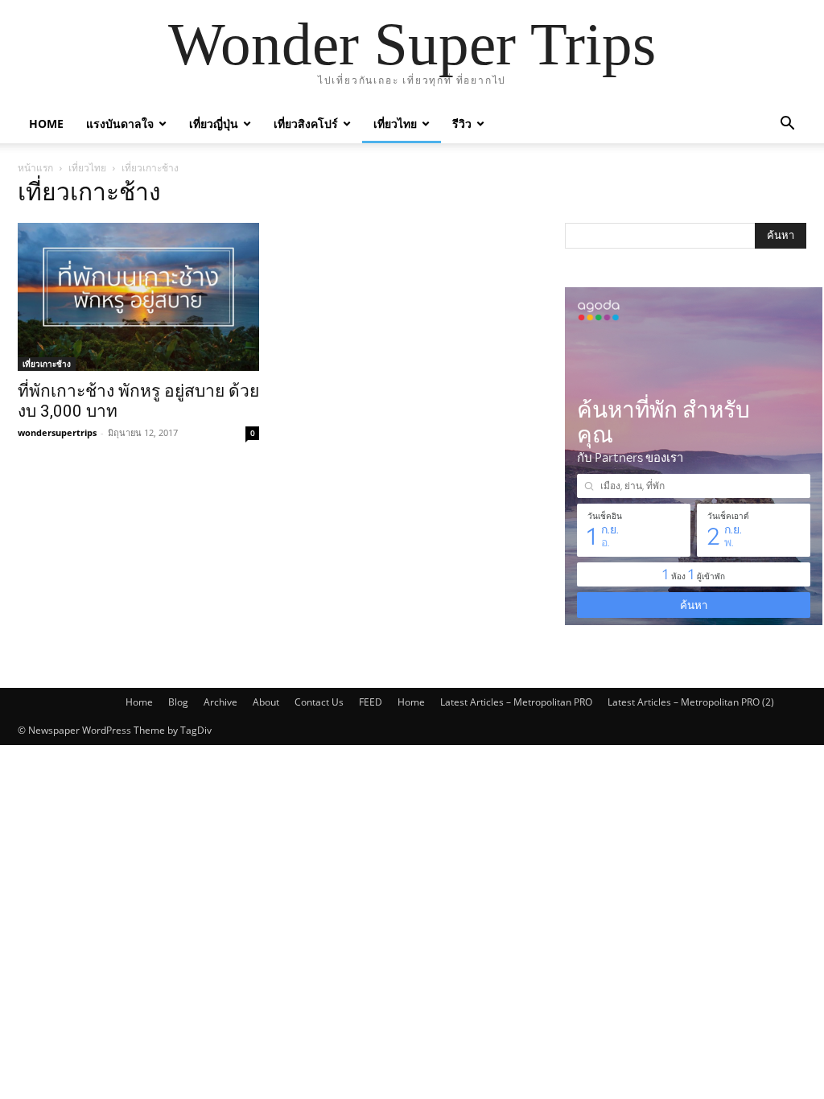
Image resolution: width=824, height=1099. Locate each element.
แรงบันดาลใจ (120, 123)
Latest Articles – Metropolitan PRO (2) (691, 702)
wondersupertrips (57, 432)
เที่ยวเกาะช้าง (47, 363)
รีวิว (462, 123)
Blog (178, 702)
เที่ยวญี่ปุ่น (213, 123)
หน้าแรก (35, 168)
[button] (787, 125)
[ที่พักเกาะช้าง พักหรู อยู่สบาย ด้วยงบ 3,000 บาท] (138, 297)
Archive (220, 702)
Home (46, 123)
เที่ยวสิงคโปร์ (306, 123)
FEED (370, 702)
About (266, 702)
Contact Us (319, 702)
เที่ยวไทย (395, 123)
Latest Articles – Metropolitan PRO (516, 702)
